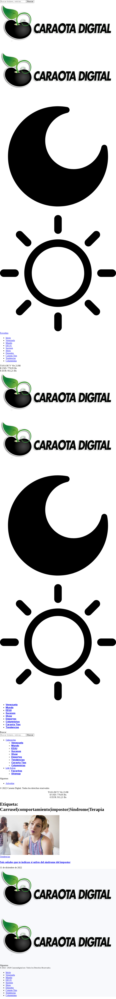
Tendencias (5, 856)
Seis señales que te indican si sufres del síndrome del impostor (35, 862)
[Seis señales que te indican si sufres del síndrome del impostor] (29, 854)
